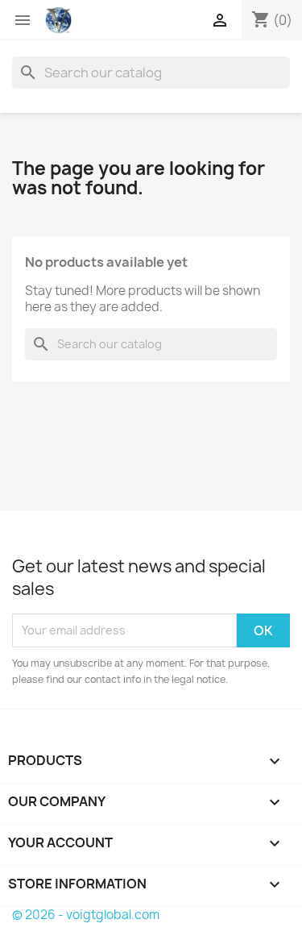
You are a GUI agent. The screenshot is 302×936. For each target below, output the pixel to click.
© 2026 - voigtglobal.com (85, 914)
